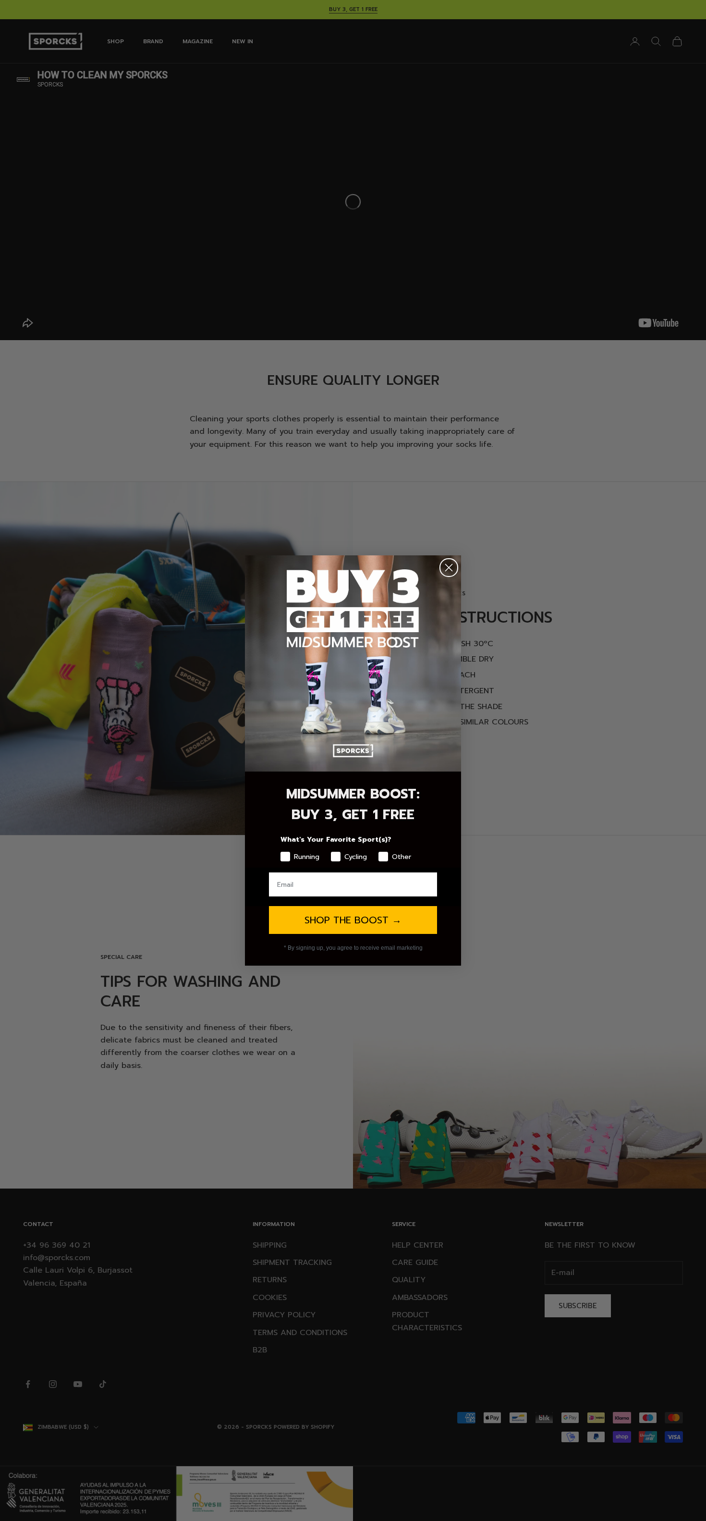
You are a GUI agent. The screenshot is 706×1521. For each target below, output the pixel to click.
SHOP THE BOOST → (353, 920)
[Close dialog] (448, 567)
